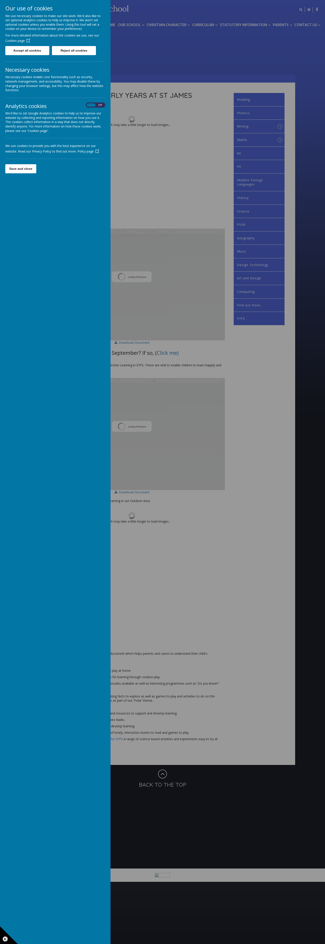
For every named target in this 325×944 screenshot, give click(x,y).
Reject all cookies (74, 50)
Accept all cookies (27, 50)
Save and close (20, 168)
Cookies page (15, 41)
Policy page (85, 151)
